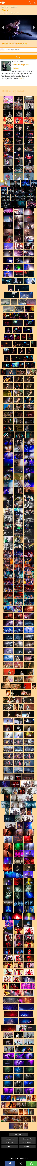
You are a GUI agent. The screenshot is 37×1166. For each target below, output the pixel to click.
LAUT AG (23, 1158)
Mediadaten (10, 1142)
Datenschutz (27, 1139)
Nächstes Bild (18, 27)
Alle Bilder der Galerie (13, 91)
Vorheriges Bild (6, 27)
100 (22, 78)
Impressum (10, 1139)
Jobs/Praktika (27, 1142)
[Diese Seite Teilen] (10, 1163)
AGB (10, 1146)
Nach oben (18, 1134)
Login (34, 2)
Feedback (27, 1146)
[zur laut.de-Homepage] (2, 2)
